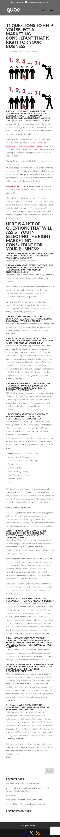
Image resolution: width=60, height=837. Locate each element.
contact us (33, 747)
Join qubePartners (28, 825)
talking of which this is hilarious (36, 171)
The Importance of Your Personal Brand (22, 783)
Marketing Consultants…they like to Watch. (24, 799)
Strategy (34, 51)
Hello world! (11, 795)
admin (11, 51)
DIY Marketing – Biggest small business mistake (26, 804)
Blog (28, 51)
